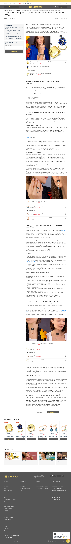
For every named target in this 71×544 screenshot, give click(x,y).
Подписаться (14, 51)
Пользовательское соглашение (59, 492)
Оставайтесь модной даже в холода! (14, 38)
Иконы (5, 526)
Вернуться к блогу (40, 412)
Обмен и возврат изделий (42, 486)
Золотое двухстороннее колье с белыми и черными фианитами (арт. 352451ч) (45, 355)
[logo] (35, 7)
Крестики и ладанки (8, 517)
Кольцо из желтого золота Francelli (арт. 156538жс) (40, 66)
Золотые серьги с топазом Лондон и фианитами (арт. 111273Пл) (42, 206)
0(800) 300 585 (57, 3)
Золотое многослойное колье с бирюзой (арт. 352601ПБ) (41, 343)
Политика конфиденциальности (59, 490)
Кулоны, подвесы (8, 508)
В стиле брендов (8, 490)
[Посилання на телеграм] (51, 476)
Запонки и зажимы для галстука (11, 535)
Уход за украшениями (57, 488)
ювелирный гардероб (35, 128)
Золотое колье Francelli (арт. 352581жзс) (38, 359)
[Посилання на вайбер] (55, 476)
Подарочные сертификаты (10, 499)
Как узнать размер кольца (58, 486)
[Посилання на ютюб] (60, 476)
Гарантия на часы (56, 499)
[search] (53, 7)
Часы (5, 497)
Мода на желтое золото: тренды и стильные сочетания (12, 461)
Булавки (6, 530)
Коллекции (6, 486)
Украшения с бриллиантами (10, 495)
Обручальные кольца (9, 506)
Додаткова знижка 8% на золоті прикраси (35, 1)
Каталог (12, 6)
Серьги (5, 501)
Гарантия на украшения (57, 497)
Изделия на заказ (8, 537)
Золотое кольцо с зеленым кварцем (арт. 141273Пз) (40, 213)
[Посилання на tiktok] (63, 476)
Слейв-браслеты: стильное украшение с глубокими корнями (28, 461)
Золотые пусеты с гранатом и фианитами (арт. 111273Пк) (41, 217)
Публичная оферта (56, 495)
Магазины (12, 3)
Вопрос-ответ (55, 501)
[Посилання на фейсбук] (58, 476)
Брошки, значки (7, 519)
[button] (56, 7)
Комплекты (6, 492)
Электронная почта (9, 45)
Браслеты (6, 510)
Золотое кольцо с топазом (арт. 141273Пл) (38, 201)
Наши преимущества (25, 488)
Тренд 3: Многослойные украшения (14, 36)
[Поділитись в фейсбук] (66, 18)
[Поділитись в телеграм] (62, 18)
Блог (21, 490)
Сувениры (6, 528)
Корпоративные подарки (42, 488)
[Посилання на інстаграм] (53, 476)
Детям (5, 524)
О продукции (23, 486)
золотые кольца (55, 128)
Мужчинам (6, 521)
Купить (9, 439)
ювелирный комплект (38, 100)
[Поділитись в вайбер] (64, 18)
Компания (23, 481)
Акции (19, 3)
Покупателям (56, 481)
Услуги (38, 481)
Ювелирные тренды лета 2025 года (46, 461)
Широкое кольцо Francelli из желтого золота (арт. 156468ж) (42, 61)
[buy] (65, 62)
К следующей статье (52, 412)
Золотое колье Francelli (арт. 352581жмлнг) (38, 348)
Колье (5, 515)
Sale (5, 488)
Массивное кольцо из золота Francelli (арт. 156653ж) (40, 73)
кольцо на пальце (31, 261)
